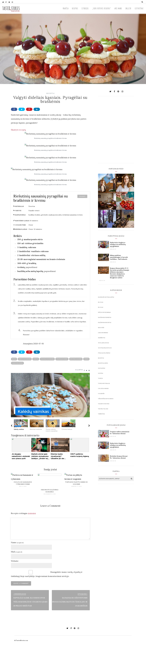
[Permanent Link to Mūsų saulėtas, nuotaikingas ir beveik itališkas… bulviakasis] (103, 260)
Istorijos (85, 8)
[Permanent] (23, 479)
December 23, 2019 (50, 494)
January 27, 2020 (76, 486)
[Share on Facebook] (14, 109)
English (128, 8)
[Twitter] (3, 2)
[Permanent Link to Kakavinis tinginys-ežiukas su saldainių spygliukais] (103, 247)
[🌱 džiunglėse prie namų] (125, 219)
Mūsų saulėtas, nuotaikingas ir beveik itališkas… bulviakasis (119, 257)
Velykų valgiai (103, 408)
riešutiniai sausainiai (76, 359)
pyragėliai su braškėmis (47, 359)
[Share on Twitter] (21, 109)
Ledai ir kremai (103, 332)
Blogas (100, 302)
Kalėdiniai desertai (104, 317)
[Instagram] (13, 2)
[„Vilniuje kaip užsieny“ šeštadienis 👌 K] (125, 183)
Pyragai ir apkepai (104, 353)
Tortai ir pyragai (104, 383)
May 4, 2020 (22, 486)
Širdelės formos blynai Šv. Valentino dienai (119, 457)
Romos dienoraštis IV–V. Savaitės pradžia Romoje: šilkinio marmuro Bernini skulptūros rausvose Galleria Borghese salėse (119, 273)
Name (17, 542)
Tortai (100, 378)
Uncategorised (103, 388)
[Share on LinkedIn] (37, 109)
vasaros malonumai (17, 363)
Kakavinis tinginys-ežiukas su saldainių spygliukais (118, 244)
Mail (16, 551)
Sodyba (100, 373)
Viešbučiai (101, 414)
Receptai (75, 8)
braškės (14, 359)
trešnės (86, 359)
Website (14, 561)
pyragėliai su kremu (62, 359)
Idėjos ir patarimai (104, 312)
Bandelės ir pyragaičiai (106, 297)
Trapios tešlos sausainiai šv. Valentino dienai (119, 432)
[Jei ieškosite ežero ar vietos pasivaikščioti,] (107, 219)
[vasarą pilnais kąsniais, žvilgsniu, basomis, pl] (125, 201)
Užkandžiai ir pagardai (105, 398)
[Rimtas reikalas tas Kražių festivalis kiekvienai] (107, 183)
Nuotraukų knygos (105, 348)
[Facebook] (7, 2)
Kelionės (101, 327)
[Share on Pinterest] (29, 109)
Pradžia (66, 8)
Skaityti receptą (18, 130)
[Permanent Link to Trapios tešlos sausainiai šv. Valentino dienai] (103, 436)
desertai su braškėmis (25, 359)
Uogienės (101, 393)
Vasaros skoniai (103, 403)
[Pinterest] (10, 2)
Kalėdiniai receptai (104, 322)
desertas (35, 359)
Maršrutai (101, 337)
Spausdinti (82, 196)
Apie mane (118, 8)
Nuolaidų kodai (103, 343)
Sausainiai (101, 368)
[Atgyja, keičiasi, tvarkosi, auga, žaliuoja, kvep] (107, 201)
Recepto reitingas (19, 513)
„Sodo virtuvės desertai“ (101, 8)
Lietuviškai (139, 8)
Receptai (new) (103, 363)
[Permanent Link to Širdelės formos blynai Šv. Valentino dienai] (103, 461)
